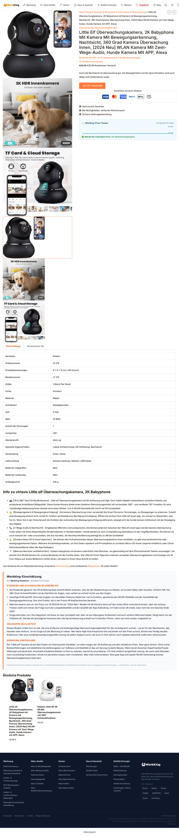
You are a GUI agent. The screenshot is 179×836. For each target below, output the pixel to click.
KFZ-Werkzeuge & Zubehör (11, 786)
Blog (159, 5)
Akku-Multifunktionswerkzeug (41, 789)
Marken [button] (127, 5)
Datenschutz (19, 816)
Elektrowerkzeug (10, 766)
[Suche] (166, 5)
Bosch (145, 788)
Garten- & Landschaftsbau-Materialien (10, 795)
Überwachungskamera (106, 27)
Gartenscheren (37, 775)
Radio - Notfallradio (122, 766)
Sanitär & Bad (91, 770)
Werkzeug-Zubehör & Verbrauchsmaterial (12, 772)
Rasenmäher (63, 783)
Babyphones (94, 566)
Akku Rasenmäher (66, 788)
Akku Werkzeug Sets (40, 770)
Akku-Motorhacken (66, 770)
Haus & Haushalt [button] (85, 5)
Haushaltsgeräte (38, 779)
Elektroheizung (120, 770)
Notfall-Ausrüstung (122, 783)
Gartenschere (64, 766)
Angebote (144, 5)
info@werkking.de (42, 816)
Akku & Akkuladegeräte (41, 766)
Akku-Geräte (37, 761)
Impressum (7, 816)
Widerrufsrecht (89, 832)
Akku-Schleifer (37, 783)
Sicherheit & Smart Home (117, 12)
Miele (167, 793)
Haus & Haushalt (94, 12)
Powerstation (119, 779)
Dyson (145, 798)
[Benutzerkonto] (172, 5)
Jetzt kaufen (92, 85)
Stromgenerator (120, 775)
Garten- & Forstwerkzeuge (10, 779)
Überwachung (139, 12)
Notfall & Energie (122, 761)
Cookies (30, 816)
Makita (154, 788)
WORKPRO (156, 793)
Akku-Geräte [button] (49, 5)
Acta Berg (156, 798)
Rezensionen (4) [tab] (35, 346)
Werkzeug (8, 761)
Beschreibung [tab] (13, 346)
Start (81, 12)
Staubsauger (91, 766)
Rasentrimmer (64, 775)
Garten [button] (66, 5)
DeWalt (145, 793)
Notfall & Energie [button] (108, 5)
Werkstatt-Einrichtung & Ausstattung (13, 803)
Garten (61, 761)
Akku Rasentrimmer (66, 779)
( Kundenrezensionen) (91, 61)
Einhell (163, 788)
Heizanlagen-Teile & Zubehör (122, 789)
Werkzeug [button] (31, 5)
